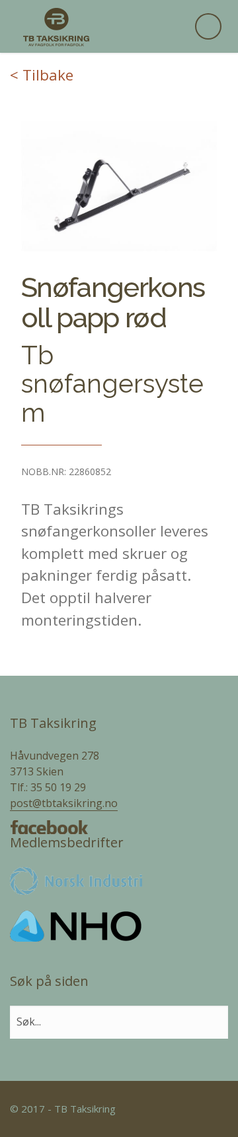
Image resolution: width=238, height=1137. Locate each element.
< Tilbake (41, 75)
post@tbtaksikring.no (64, 803)
